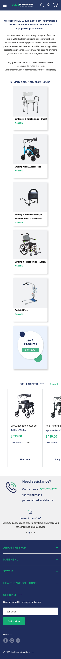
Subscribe (14, 621)
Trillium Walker (19, 430)
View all (53, 384)
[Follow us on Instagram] (11, 640)
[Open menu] (5, 5)
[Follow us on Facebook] (5, 640)
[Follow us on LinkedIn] (18, 640)
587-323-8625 (48, 489)
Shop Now (25, 459)
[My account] (48, 5)
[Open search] (42, 5)
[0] (55, 5)
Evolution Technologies (24, 425)
